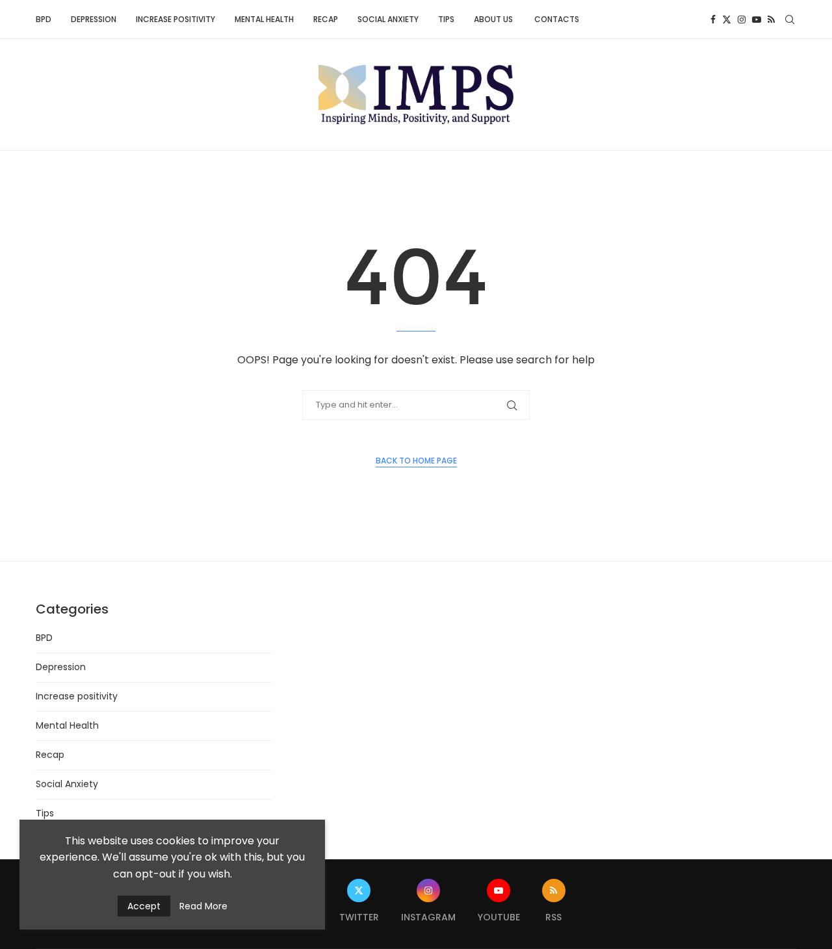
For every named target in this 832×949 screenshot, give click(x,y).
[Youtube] (756, 19)
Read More (203, 906)
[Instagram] (742, 19)
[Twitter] (726, 19)
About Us (494, 19)
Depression (93, 19)
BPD (43, 19)
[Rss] (771, 19)
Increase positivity (175, 19)
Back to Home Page (416, 460)
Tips (446, 19)
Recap (325, 19)
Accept (144, 906)
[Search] (789, 19)
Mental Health (264, 19)
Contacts (556, 19)
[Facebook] (713, 19)
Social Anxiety (388, 19)
